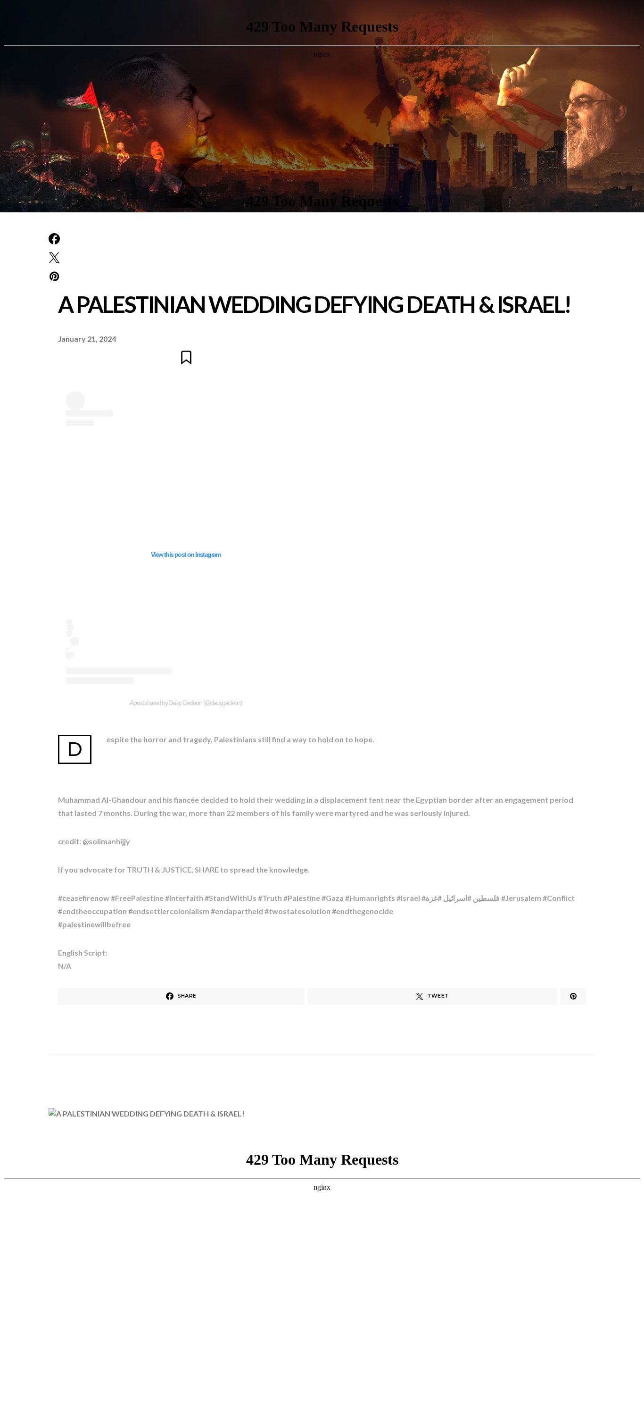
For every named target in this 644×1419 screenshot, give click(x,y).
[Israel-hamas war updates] (54, 238)
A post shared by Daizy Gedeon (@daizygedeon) (186, 702)
